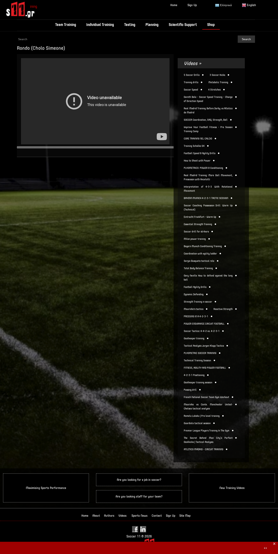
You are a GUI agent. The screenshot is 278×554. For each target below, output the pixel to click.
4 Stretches (214, 89)
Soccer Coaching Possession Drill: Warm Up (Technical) (208, 207)
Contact (157, 515)
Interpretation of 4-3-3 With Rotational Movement (208, 188)
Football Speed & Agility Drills (199, 153)
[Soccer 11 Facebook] (135, 529)
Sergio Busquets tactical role (199, 261)
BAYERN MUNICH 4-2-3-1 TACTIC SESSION (206, 198)
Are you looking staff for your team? (139, 496)
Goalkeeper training (194, 338)
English (251, 5)
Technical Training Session (197, 360)
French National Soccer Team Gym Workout (206, 397)
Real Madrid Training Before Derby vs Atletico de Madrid (208, 110)
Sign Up (192, 5)
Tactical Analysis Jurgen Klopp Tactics (204, 345)
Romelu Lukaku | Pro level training (202, 416)
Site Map (184, 515)
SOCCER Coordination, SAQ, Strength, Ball (206, 119)
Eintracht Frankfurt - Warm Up (200, 217)
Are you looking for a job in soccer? (139, 479)
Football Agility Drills (195, 287)
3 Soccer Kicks (217, 75)
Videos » (192, 63)
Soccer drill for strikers (196, 231)
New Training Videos (232, 488)
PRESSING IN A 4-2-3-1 (196, 316)
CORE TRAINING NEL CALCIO (198, 138)
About (96, 515)
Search (246, 39)
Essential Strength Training (198, 224)
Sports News (139, 515)
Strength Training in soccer (198, 301)
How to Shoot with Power (197, 160)
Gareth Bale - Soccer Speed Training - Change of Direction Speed (208, 99)
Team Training (65, 24)
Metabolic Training (218, 82)
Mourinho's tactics (193, 309)
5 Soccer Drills (191, 75)
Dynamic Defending (194, 294)
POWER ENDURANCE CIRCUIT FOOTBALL (204, 323)
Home (173, 5)
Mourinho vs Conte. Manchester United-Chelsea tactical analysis (208, 406)
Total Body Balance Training (198, 268)
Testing (129, 24)
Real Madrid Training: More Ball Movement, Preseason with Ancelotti (208, 177)
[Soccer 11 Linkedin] (143, 529)
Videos (122, 515)
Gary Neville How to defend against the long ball (208, 277)
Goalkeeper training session (198, 382)
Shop (211, 24)
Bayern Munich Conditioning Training (203, 246)
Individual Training (100, 24)
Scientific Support (183, 24)
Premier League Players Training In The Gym (206, 430)
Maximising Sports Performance (46, 488)
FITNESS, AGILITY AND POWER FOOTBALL (205, 367)
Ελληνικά (225, 5)
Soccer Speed (191, 89)
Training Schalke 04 (194, 146)
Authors (109, 515)
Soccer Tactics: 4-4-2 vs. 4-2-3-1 (202, 331)
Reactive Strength (223, 309)
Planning (152, 24)
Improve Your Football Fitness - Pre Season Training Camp (208, 129)
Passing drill (190, 389)
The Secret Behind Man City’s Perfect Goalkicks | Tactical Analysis (208, 440)
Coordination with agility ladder (200, 253)
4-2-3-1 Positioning (194, 375)
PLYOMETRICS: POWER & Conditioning (203, 168)
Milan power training (195, 239)
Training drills (191, 82)
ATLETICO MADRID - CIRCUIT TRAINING (203, 449)
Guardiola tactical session (197, 423)
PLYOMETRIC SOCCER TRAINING (200, 353)
